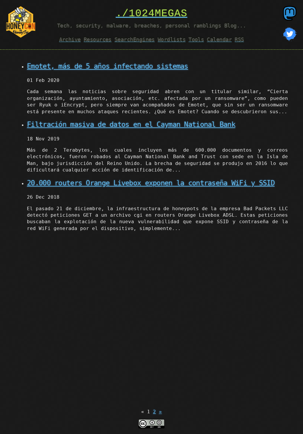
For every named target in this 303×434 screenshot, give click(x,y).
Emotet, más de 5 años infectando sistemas (107, 66)
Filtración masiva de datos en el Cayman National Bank (131, 124)
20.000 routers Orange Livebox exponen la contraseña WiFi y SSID (151, 183)
